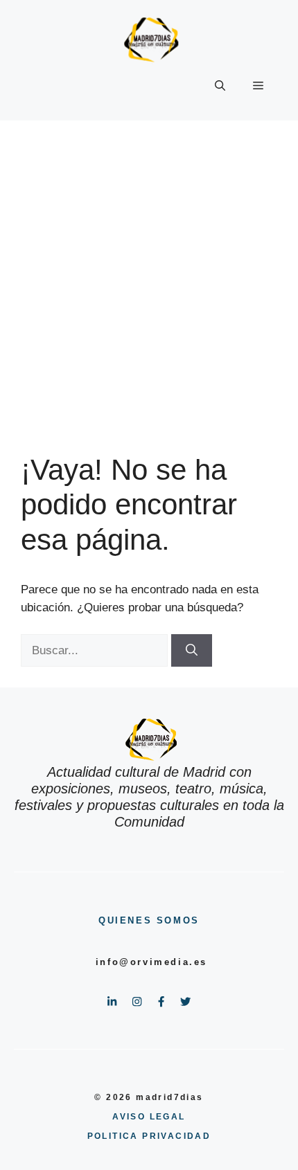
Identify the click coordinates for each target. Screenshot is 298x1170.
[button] (220, 86)
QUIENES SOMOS (149, 920)
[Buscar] (191, 650)
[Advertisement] (149, 276)
